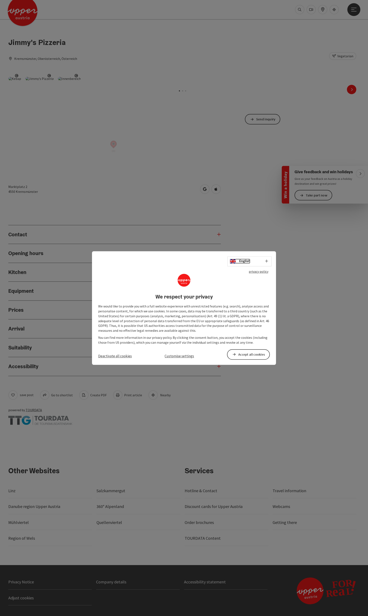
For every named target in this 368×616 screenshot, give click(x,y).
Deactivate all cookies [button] (115, 356)
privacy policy (258, 271)
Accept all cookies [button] (251, 354)
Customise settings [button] (179, 356)
